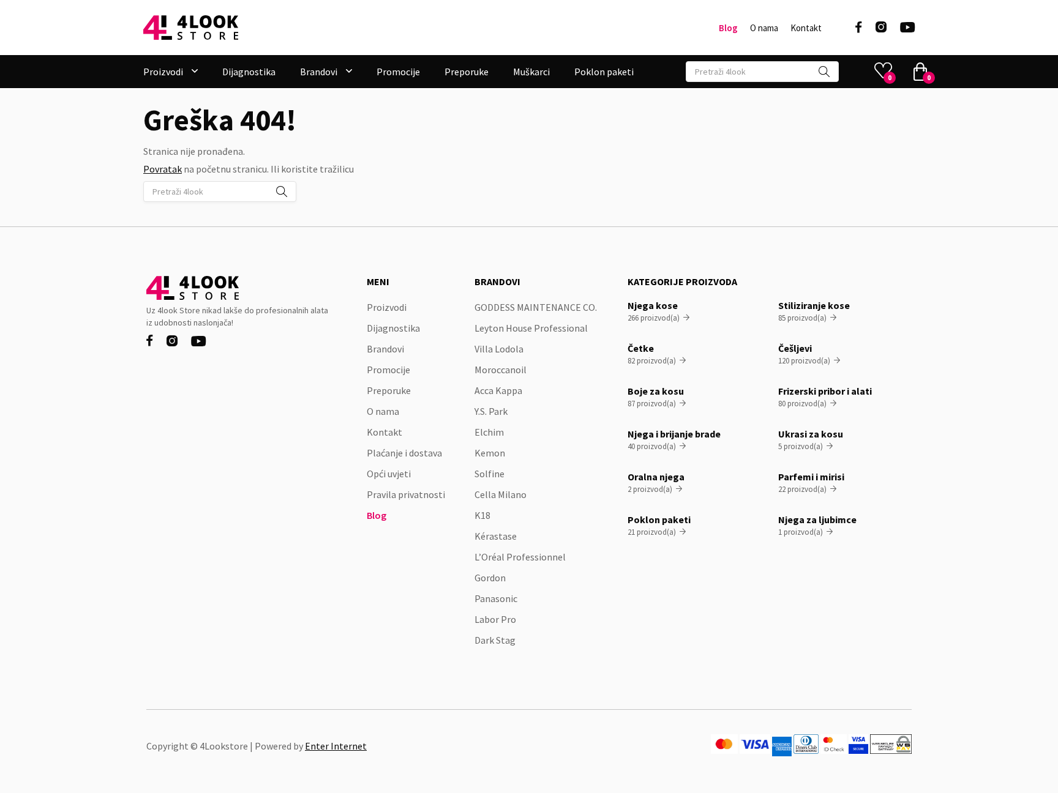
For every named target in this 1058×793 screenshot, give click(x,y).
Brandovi (385, 349)
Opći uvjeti (389, 473)
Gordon (490, 577)
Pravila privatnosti (406, 494)
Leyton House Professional (531, 328)
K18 (482, 515)
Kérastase (496, 536)
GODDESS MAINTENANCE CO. (536, 307)
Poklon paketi (604, 71)
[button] (170, 71)
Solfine (490, 473)
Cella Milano (501, 494)
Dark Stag (495, 640)
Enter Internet (336, 746)
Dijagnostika (249, 71)
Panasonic (496, 598)
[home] (190, 27)
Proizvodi (387, 307)
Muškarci (531, 71)
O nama (764, 28)
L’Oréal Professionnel (520, 557)
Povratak (162, 169)
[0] (920, 71)
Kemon (490, 453)
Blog (728, 28)
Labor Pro (495, 619)
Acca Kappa (498, 390)
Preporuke (467, 71)
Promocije (398, 71)
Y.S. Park (491, 411)
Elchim (489, 432)
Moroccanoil (501, 369)
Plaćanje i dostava (404, 453)
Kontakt (806, 28)
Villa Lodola (499, 349)
